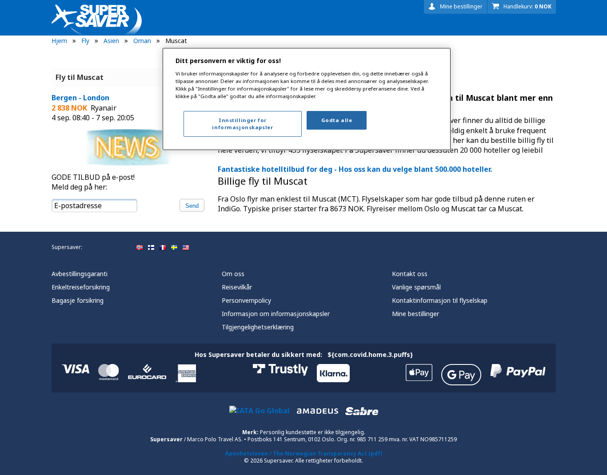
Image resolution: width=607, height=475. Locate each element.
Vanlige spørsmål (416, 287)
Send (192, 205)
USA (185, 247)
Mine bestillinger (461, 6)
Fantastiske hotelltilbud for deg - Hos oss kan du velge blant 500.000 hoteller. (355, 169)
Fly (85, 40)
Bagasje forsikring (78, 300)
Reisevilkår (237, 287)
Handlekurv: (527, 6)
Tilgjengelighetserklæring (258, 327)
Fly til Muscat (80, 77)
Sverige (174, 247)
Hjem (59, 40)
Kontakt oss (409, 273)
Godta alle (336, 120)
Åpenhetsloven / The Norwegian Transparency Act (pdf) (303, 453)
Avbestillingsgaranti (80, 273)
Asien (111, 40)
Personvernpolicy (246, 300)
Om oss (233, 273)
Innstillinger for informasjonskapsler (242, 124)
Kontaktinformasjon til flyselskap (439, 300)
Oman (142, 40)
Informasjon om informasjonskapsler (276, 313)
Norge (139, 247)
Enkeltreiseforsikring (81, 287)
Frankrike (162, 247)
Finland (151, 247)
